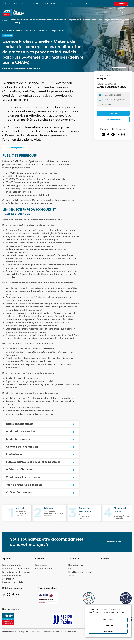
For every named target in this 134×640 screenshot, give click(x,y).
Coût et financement (19, 492)
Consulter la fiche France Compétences (44, 30)
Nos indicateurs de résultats (16, 572)
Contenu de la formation (22, 446)
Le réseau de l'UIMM (12, 582)
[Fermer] (131, 3)
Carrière (39, 558)
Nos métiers (41, 564)
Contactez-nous (113, 541)
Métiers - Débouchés (19, 469)
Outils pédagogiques (19, 424)
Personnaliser (108, 631)
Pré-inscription (103, 75)
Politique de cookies (51, 632)
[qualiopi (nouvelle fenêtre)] (48, 598)
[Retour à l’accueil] (13, 15)
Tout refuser (108, 625)
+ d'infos (121, 3)
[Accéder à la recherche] (121, 12)
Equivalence (14, 454)
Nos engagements (11, 564)
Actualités (73, 558)
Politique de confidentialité (29, 632)
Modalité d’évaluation (20, 431)
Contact (105, 558)
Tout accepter (108, 620)
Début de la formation (106, 84)
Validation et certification (23, 477)
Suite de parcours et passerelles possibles (33, 462)
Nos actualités (75, 564)
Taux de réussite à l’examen (24, 484)
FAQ (70, 568)
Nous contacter (113, 119)
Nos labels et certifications (15, 568)
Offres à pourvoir (43, 568)
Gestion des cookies (69, 632)
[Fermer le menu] (128, 12)
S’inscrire (113, 113)
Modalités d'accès (18, 439)
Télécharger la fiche (17, 147)
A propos (7, 558)
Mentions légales (9, 632)
